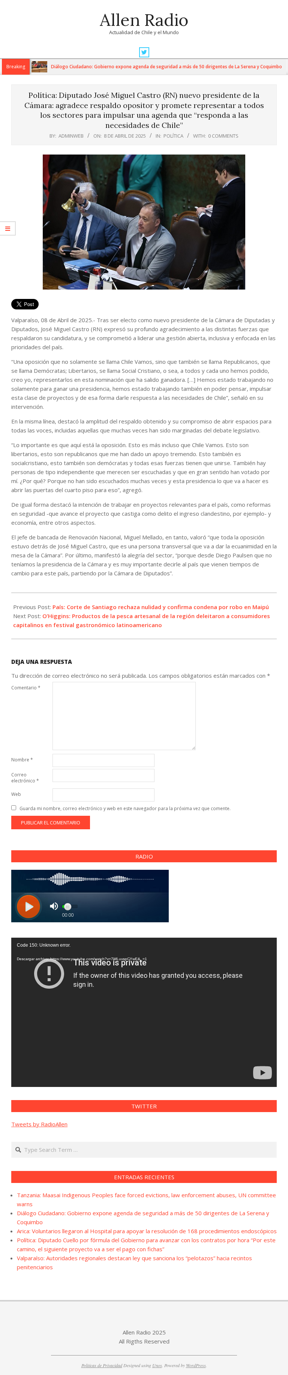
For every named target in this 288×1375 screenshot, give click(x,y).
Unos (157, 1365)
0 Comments (223, 135)
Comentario (25, 687)
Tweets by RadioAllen (39, 1124)
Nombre (22, 760)
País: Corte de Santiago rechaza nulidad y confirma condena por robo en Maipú (160, 607)
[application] (144, 1012)
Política (173, 135)
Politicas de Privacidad (101, 1365)
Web (16, 794)
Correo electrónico (25, 778)
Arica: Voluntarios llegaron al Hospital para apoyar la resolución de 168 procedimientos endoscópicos (147, 1231)
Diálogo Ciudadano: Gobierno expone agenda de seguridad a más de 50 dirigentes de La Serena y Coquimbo (144, 66)
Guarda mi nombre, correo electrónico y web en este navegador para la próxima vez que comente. (125, 808)
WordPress (196, 1365)
